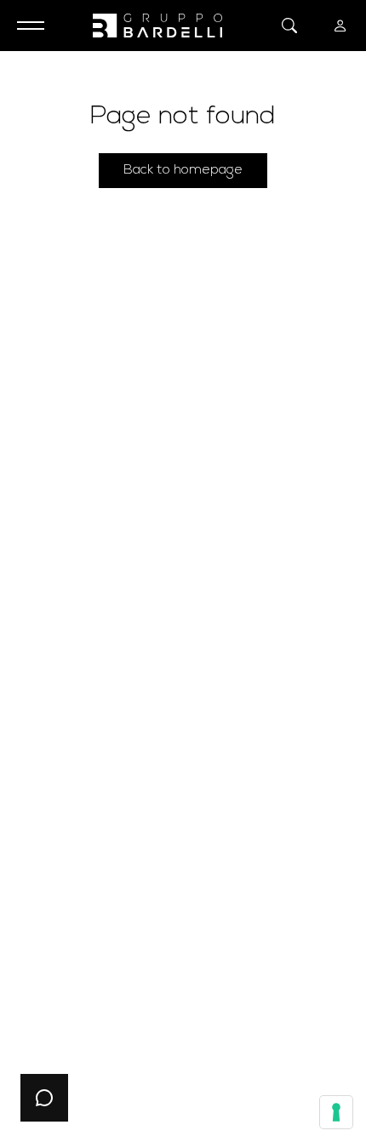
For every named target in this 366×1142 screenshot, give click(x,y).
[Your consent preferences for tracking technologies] (336, 1112)
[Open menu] (25, 25)
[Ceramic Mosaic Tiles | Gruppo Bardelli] (157, 25)
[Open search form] (289, 25)
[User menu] (340, 25)
